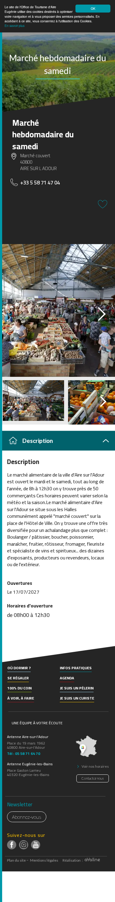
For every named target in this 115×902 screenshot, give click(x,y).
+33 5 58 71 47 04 (40, 182)
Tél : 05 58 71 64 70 (23, 753)
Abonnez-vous (26, 817)
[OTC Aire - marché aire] (57, 310)
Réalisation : (73, 860)
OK (93, 8)
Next (96, 312)
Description (37, 440)
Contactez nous (93, 778)
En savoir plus (15, 25)
